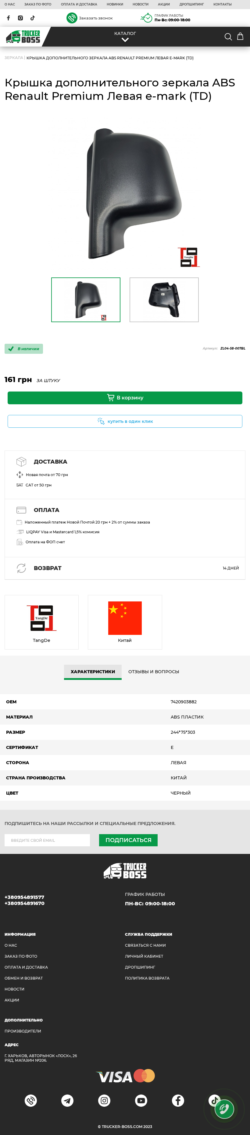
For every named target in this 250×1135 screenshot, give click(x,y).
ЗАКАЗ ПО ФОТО (37, 4)
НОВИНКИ (115, 4)
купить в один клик (130, 421)
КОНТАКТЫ (222, 4)
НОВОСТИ (140, 4)
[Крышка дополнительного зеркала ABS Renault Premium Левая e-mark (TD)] (125, 193)
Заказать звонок (96, 18)
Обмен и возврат (24, 978)
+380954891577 (24, 897)
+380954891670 (25, 903)
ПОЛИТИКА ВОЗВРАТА (147, 978)
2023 (147, 1126)
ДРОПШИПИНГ (192, 4)
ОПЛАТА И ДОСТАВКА (79, 4)
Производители (23, 1031)
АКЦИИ (164, 4)
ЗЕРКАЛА (14, 58)
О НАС (10, 4)
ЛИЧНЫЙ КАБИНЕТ (144, 956)
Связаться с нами (145, 945)
